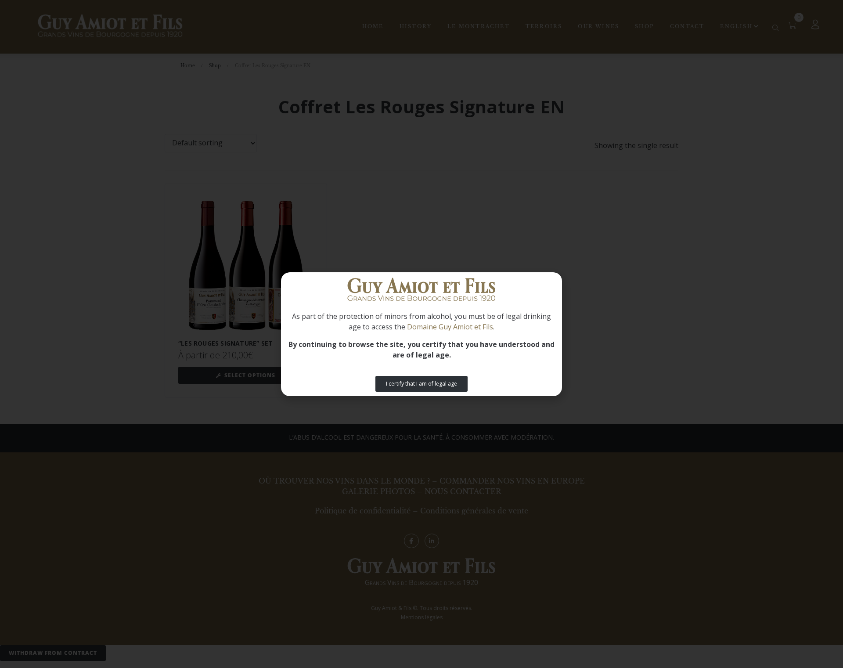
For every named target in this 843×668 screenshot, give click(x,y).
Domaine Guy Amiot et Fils (450, 327)
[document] (421, 334)
